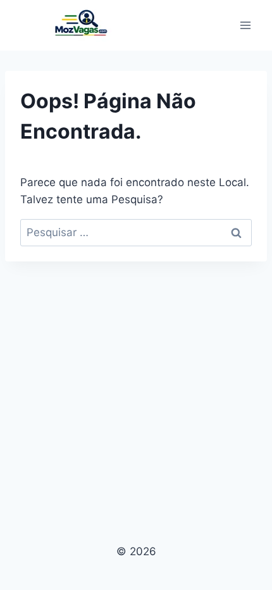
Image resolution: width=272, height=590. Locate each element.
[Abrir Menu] (245, 25)
